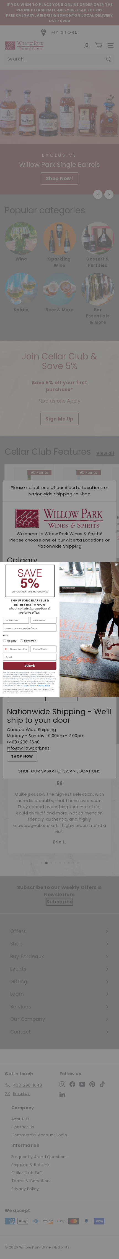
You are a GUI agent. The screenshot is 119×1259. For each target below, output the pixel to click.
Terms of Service (44, 685)
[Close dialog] (116, 564)
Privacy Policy (29, 685)
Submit (30, 665)
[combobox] (5, 649)
